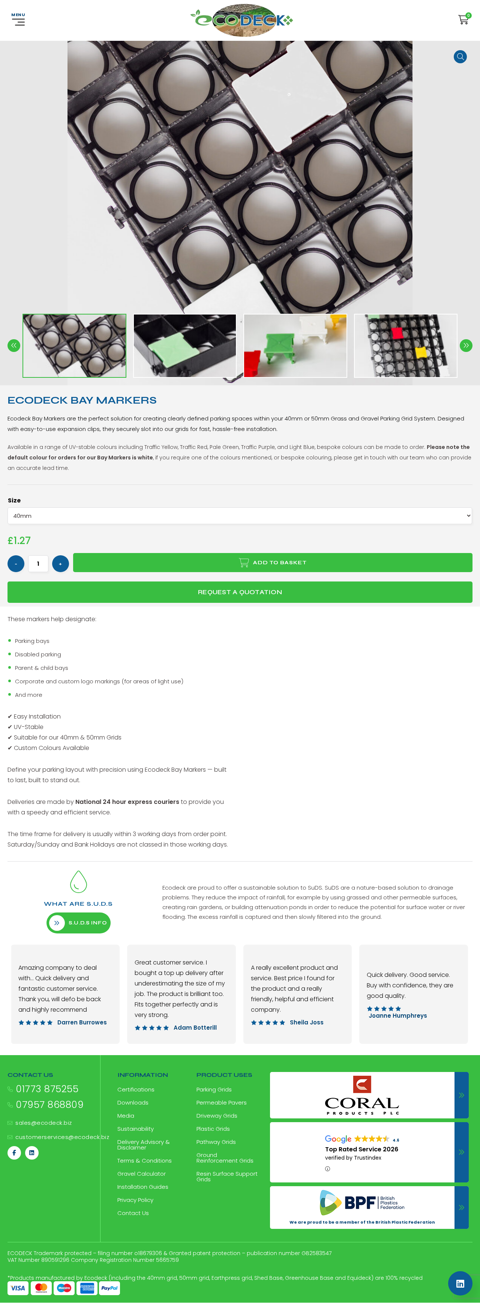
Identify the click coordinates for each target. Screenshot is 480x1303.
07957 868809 (50, 1104)
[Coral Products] (369, 1095)
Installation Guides (142, 1187)
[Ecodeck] (241, 20)
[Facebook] (14, 1153)
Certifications (135, 1089)
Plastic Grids (213, 1129)
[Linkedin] (32, 1153)
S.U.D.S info (88, 923)
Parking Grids (214, 1089)
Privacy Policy (135, 1200)
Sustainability (135, 1129)
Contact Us (133, 1213)
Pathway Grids (216, 1142)
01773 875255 (47, 1089)
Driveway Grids (216, 1116)
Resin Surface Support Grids (227, 1176)
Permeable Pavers (221, 1102)
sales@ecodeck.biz (43, 1123)
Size (14, 500)
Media (125, 1116)
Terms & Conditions (144, 1160)
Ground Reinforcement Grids (225, 1157)
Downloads (132, 1102)
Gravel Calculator (141, 1174)
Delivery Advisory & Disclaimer (143, 1144)
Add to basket (280, 562)
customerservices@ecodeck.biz (62, 1137)
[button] (460, 56)
